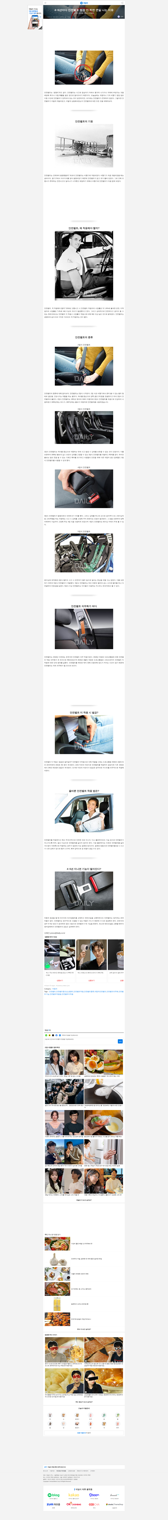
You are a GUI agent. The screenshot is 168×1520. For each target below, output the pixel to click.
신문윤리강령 (71, 1471)
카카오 (50, 1035)
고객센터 (92, 1471)
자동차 (54, 989)
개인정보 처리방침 (61, 1471)
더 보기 (84, 1433)
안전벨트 (52, 991)
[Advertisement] (34, 59)
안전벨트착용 (79, 991)
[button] (121, 956)
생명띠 (70, 991)
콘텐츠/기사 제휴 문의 (82, 1471)
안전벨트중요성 (62, 991)
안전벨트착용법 (55, 994)
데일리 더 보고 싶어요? (84, 1200)
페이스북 (56, 1035)
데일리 (60, 1035)
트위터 (53, 1035)
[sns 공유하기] (122, 3)
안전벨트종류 (89, 991)
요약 (120, 16)
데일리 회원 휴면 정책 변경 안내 (55, 1467)
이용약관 (52, 1471)
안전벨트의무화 (112, 991)
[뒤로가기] (45, 3)
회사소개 (45, 1471)
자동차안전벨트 (100, 991)
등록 (120, 1041)
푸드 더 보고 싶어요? (84, 1329)
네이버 (46, 1035)
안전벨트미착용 (67, 994)
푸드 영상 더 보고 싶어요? (84, 1402)
